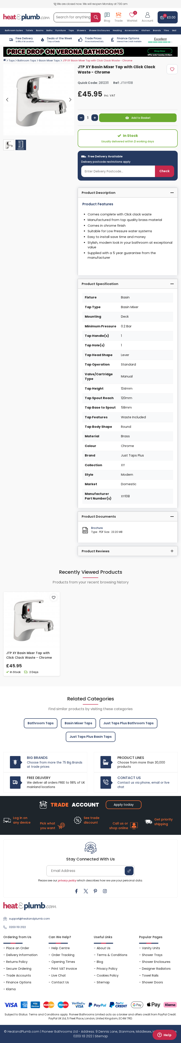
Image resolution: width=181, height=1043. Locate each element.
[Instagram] (105, 891)
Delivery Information (22, 955)
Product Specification (100, 284)
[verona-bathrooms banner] (90, 52)
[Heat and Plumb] (26, 17)
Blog (100, 962)
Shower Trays (152, 955)
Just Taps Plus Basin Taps (91, 736)
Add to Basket (141, 118)
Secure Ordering (18, 968)
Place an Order (17, 948)
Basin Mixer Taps (49, 60)
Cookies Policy (108, 975)
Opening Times (63, 962)
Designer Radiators (156, 968)
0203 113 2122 (17, 927)
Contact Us (60, 982)
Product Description (98, 192)
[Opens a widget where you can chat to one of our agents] (164, 1035)
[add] (94, 117)
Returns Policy (17, 962)
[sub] (81, 117)
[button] (147, 17)
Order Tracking (62, 955)
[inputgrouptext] (96, 17)
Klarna (11, 989)
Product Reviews (95, 551)
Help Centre (60, 948)
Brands (157, 30)
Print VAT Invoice (64, 968)
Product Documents (99, 516)
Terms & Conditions (112, 955)
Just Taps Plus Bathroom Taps (128, 723)
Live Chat (58, 975)
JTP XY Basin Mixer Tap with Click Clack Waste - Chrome (29, 655)
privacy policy (67, 880)
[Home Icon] (4, 60)
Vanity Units (151, 948)
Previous (7, 100)
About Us (103, 948)
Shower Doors (152, 982)
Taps (12, 60)
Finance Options (18, 982)
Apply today (124, 804)
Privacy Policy (107, 968)
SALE (174, 30)
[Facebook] (76, 891)
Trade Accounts (18, 975)
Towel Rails (150, 975)
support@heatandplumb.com (29, 918)
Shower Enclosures (156, 962)
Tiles (166, 30)
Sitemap (103, 982)
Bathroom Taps (26, 60)
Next (70, 100)
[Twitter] (86, 891)
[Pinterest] (95, 891)
